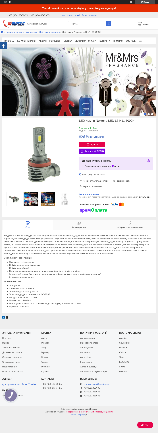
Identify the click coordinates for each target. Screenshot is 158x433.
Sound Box (124, 343)
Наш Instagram (9, 366)
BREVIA (123, 371)
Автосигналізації (88, 366)
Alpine (44, 338)
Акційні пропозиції (49, 41)
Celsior (122, 352)
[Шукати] (108, 23)
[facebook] (3, 318)
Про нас (118, 41)
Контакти (105, 41)
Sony (43, 347)
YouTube (131, 41)
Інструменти (86, 362)
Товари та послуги (14, 32)
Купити (94, 144)
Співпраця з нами (11, 362)
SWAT (122, 366)
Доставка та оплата (12, 352)
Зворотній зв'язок (11, 347)
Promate (45, 366)
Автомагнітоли (87, 338)
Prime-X (123, 347)
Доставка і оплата (85, 41)
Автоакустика (87, 347)
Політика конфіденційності (101, 412)
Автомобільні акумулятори (93, 371)
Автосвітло (31, 32)
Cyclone (45, 371)
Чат (147, 425)
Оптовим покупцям (12, 357)
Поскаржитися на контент (76, 412)
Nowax (44, 357)
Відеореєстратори (89, 343)
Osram (44, 362)
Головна (9, 41)
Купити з (89, 151)
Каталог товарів (26, 41)
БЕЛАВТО (124, 362)
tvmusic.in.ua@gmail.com (96, 384)
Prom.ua (93, 409)
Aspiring (123, 338)
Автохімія (85, 352)
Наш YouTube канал (12, 371)
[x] (7, 318)
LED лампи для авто (49, 32)
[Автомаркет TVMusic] (13, 23)
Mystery (45, 352)
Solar (121, 357)
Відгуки (68, 41)
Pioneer (45, 343)
